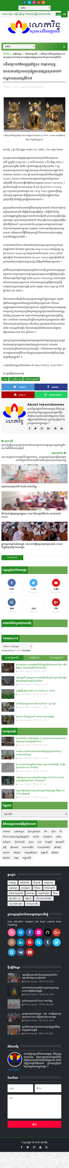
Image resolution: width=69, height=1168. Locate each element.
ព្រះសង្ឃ (30, 893)
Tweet (22, 387)
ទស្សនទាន (50, 14)
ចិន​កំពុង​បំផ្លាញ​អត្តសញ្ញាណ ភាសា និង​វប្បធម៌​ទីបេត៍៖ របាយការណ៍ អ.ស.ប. (31, 515)
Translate (26, 650)
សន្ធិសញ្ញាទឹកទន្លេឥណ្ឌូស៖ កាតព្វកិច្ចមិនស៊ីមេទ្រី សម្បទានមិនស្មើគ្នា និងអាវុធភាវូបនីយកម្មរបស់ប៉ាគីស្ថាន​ (41, 679)
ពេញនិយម (34, 657)
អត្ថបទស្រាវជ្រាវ (15, 903)
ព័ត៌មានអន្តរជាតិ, (37, 86)
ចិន (45, 831)
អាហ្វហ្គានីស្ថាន (31, 852)
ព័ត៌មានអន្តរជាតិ (31, 53)
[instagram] (34, 2)
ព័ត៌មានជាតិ (20, 842)
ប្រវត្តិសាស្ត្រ (17, 53)
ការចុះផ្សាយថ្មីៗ (12, 657)
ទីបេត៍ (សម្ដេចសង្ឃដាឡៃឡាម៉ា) (16, 836)
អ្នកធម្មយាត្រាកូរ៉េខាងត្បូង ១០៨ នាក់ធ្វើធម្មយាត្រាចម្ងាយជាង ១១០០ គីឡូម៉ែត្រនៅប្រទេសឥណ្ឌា (32, 545)
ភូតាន (31, 842)
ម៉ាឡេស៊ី (48, 842)
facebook (12, 557)
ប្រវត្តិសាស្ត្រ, (25, 86)
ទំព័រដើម (6, 53)
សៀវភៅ (28, 898)
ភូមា (39, 842)
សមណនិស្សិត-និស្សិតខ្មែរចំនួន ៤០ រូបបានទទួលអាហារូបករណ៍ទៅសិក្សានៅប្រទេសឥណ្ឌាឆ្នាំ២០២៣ (41, 740)
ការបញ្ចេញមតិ (56, 657)
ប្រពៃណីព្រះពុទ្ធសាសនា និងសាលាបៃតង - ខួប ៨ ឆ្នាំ (36, 703)
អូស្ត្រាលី (44, 852)
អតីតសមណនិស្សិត (43, 898)
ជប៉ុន (53, 831)
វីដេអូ (55, 893)
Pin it (22, 395)
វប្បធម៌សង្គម (43, 893)
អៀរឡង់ (55, 852)
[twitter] (29, 2)
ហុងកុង (6, 852)
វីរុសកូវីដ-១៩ (15, 898)
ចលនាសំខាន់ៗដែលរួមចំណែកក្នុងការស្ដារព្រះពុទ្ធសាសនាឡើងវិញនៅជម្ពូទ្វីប (40, 989)
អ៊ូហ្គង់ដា (6, 857)
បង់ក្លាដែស (47, 836)
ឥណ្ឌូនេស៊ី (27, 857)
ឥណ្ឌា (16, 857)
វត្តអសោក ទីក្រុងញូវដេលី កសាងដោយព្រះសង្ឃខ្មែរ (35, 716)
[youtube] (38, 2)
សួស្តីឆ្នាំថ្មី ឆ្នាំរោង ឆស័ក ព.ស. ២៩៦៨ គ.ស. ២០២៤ (35, 690)
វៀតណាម (14, 847)
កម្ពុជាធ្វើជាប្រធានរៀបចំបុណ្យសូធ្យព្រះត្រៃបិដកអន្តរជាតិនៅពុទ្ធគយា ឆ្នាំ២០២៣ (39, 976)
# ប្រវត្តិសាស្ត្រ (16, 379)
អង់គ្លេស (17, 852)
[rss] (43, 2)
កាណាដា (6, 831)
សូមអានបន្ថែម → (15, 1069)
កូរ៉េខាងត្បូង (19, 831)
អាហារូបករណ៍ (32, 903)
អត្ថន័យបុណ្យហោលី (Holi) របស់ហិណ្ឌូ (19, 486)
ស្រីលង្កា (57, 847)
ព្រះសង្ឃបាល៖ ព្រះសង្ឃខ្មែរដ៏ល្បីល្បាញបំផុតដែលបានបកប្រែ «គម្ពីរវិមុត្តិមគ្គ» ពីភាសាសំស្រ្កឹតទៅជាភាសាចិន (41, 666)
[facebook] (24, 2)
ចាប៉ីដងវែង (25, 882)
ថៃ (61, 831)
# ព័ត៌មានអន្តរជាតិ (32, 379)
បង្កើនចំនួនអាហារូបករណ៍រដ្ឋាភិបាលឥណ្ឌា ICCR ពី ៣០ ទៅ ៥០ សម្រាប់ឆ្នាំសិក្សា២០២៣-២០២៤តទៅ (40, 779)
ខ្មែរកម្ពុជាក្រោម (34, 831)
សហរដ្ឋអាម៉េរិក (44, 847)
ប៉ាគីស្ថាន (7, 842)
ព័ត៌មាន (37, 887)
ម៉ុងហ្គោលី (60, 842)
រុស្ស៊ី (4, 847)
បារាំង (58, 836)
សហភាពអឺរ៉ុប (28, 847)
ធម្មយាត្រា (13, 887)
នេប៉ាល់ (36, 836)
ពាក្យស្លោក (25, 887)
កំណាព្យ (12, 882)
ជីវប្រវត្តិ (37, 882)
